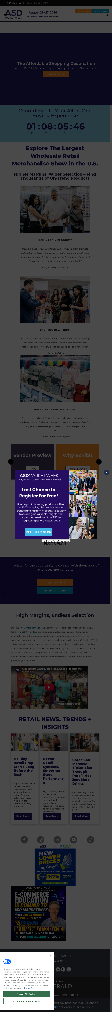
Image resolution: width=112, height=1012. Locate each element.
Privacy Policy (30, 988)
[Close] (50, 956)
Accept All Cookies (27, 994)
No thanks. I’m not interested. (56, 541)
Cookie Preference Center (27, 1001)
